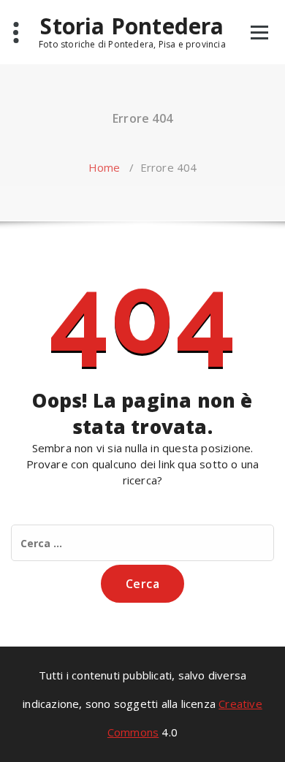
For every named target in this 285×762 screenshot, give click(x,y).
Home (104, 167)
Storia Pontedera (132, 26)
